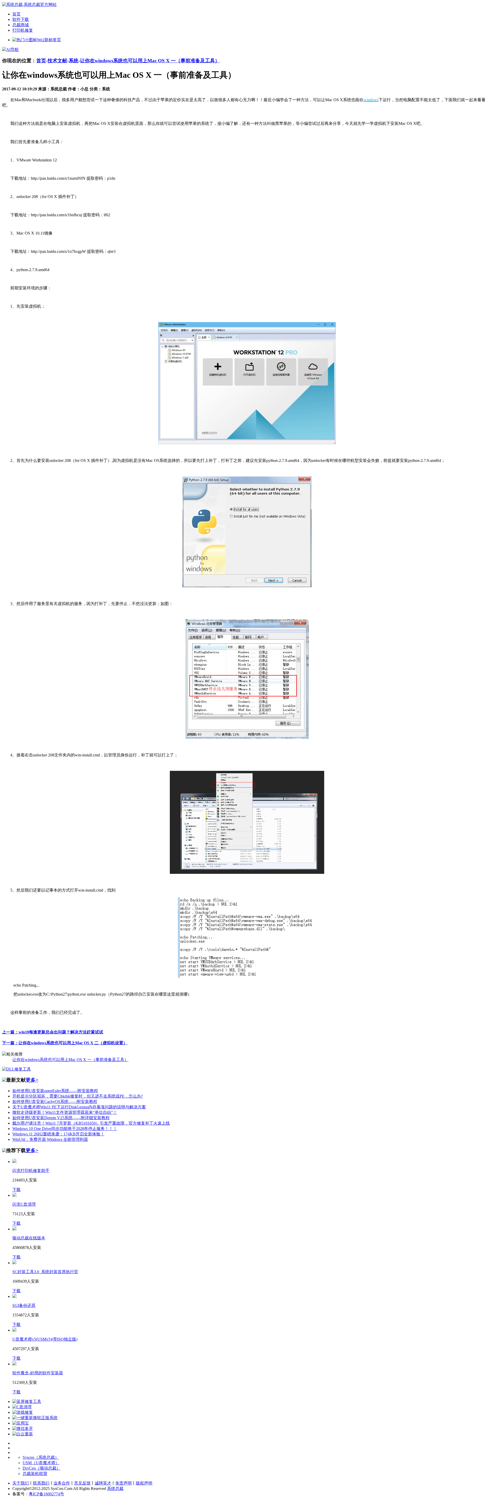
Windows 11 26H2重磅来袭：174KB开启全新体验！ (58, 1134)
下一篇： (64, 1043)
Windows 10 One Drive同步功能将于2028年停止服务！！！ (64, 1128)
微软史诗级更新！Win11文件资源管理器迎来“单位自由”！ (64, 1112)
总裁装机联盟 (35, 1473)
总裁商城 (20, 25)
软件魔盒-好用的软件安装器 (37, 1373)
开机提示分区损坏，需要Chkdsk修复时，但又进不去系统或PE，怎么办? (77, 1096)
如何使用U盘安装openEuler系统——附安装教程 (55, 1091)
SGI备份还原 (24, 1305)
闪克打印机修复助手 (30, 1170)
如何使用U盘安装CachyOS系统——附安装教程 (54, 1101)
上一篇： (52, 1032)
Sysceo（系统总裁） (41, 1457)
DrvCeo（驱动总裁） (41, 1468)
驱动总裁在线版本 (28, 1238)
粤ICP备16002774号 (46, 1494)
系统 (73, 60)
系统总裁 (115, 1488)
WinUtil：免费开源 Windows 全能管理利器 (50, 1139)
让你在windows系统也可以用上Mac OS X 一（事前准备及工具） (150, 60)
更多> (32, 1080)
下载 (16, 1189)
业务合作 (62, 1483)
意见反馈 (82, 1483)
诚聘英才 (103, 1483)
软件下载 (20, 19)
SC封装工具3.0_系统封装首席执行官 (45, 1272)
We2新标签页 (49, 40)
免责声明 (123, 1483)
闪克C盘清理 (24, 1204)
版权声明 (144, 1483)
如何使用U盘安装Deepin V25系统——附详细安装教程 (61, 1118)
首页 (16, 14)
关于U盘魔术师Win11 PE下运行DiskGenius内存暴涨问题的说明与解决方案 (79, 1107)
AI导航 (12, 49)
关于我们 (20, 1483)
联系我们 (41, 1483)
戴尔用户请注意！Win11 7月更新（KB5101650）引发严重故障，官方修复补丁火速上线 (91, 1123)
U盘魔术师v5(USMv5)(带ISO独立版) (44, 1339)
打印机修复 (22, 30)
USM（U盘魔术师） (41, 1463)
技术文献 (57, 60)
